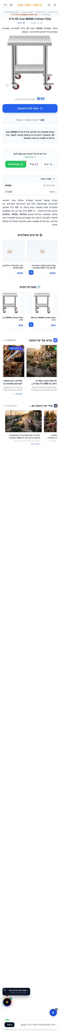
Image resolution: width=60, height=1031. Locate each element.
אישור (9, 1024)
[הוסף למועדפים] (7, 86)
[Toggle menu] (55, 5)
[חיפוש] (49, 5)
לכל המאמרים (11, 405)
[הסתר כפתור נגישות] (56, 1009)
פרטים (23, 1024)
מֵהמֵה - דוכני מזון (30, 5)
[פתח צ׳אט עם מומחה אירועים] (7, 1002)
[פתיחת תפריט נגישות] (53, 1012)
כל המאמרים (10, 340)
